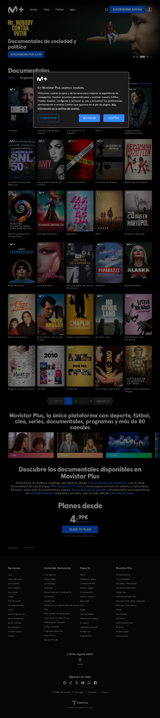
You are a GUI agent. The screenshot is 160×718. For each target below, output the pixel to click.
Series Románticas (15, 618)
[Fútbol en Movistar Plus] (129, 445)
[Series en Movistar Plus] (80, 445)
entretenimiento (41, 493)
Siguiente (101, 401)
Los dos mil (71, 389)
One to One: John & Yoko (107, 389)
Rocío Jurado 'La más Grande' (57, 614)
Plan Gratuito (121, 614)
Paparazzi (100, 285)
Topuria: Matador (87, 614)
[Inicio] (16, 9)
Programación (86, 636)
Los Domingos (50, 583)
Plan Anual (120, 618)
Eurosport (84, 623)
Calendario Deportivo (89, 627)
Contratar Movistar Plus (126, 597)
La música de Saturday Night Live (19, 183)
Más (72, 9)
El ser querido (50, 575)
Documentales (14, 627)
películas (116, 493)
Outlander (48, 588)
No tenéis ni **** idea (68, 486)
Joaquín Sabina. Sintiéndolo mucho (134, 131)
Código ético (121, 592)
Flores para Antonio (18, 337)
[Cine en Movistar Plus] (31, 445)
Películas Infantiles (16, 605)
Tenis (82, 605)
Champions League (88, 579)
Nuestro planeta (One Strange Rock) (18, 235)
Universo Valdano (87, 597)
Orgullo (11, 636)
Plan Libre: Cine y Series (126, 605)
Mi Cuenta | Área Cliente (126, 583)
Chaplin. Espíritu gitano (78, 337)
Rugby (82, 610)
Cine (46, 9)
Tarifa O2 (120, 627)
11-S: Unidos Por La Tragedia (75, 131)
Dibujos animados (51, 627)
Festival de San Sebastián (54, 622)
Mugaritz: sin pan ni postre (21, 389)
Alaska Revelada (133, 285)
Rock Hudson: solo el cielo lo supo (50, 338)
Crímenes (13, 130)
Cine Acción (13, 592)
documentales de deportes (107, 483)
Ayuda (80, 664)
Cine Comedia (14, 588)
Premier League (87, 588)
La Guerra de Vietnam (106, 182)
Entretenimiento (15, 631)
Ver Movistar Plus (123, 575)
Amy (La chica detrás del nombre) (49, 183)
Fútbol (59, 9)
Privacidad (92, 692)
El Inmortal (48, 597)
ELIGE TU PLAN (80, 529)
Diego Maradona (16, 285)
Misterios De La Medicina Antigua (137, 390)
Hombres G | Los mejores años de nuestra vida (61, 607)
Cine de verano (14, 601)
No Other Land (102, 337)
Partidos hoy (85, 631)
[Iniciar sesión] (149, 9)
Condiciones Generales (126, 588)
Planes (119, 610)
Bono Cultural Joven (124, 623)
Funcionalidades (123, 579)
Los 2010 (41, 389)
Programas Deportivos (53, 631)
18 (91, 401)
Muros (98, 130)
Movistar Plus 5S (51, 640)
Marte (98, 234)
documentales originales (89, 490)
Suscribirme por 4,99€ (26, 54)
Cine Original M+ (15, 579)
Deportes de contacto (89, 618)
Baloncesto (84, 601)
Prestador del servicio (61, 692)
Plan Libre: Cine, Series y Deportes (130, 601)
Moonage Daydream (47, 234)
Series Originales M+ (16, 614)
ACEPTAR (113, 118)
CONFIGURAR (48, 118)
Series (33, 9)
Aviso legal (79, 692)
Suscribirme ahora (127, 9)
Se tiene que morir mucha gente (57, 592)
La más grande (44, 285)
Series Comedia (14, 623)
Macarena (71, 234)
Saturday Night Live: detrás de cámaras (79, 286)
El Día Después (86, 592)
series (129, 493)
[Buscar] (106, 9)
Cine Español (13, 583)
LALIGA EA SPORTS (87, 583)
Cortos (11, 597)
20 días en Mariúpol (134, 234)
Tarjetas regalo (122, 631)
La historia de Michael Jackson (48, 131)
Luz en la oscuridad (76, 182)
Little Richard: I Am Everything (134, 338)
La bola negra (50, 579)
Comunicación (122, 636)
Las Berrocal (49, 601)
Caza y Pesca (49, 635)
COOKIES (104, 692)
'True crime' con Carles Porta (56, 618)
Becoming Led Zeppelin (136, 182)
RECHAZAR (89, 118)
